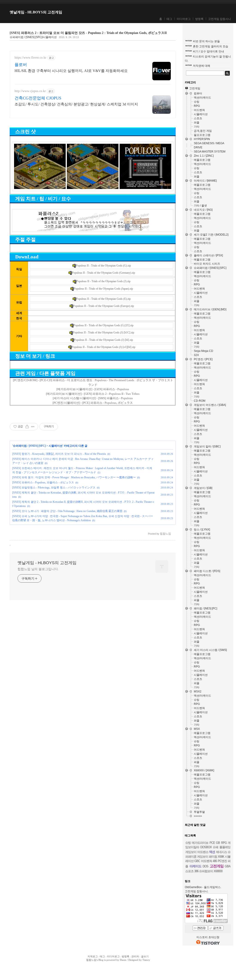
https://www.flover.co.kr (30, 57)
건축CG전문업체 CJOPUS (38, 98)
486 (215, 861)
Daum (123, 959)
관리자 (135, 956)
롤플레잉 (224, 847)
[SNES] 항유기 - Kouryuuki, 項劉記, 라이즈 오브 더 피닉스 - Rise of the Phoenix (59, 453)
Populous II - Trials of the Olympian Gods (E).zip (103, 298)
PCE (212, 842)
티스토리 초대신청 (208, 937)
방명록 (199, 19)
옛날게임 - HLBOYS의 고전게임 (36, 12)
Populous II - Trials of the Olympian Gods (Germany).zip (103, 272)
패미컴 (213, 856)
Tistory (146, 959)
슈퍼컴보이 (206, 871)
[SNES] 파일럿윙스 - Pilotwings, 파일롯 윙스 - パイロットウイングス (53, 487)
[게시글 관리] (33, 426)
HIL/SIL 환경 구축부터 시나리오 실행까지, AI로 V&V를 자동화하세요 (71, 71)
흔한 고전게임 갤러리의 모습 (210, 46)
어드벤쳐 (206, 861)
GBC (197, 861)
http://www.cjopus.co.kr (30, 91)
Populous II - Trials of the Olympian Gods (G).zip (103, 265)
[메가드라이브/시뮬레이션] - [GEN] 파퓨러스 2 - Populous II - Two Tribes (92, 393)
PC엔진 (222, 861)
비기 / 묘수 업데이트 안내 (208, 51)
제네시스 (221, 852)
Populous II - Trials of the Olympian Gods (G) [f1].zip (103, 325)
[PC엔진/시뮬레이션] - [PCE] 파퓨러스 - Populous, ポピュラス (93, 402)
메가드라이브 (200, 842)
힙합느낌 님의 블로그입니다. (38, 569)
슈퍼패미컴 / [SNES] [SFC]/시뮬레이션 (33, 37)
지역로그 (93, 956)
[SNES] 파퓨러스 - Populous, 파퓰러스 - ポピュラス (43, 482)
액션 (212, 852)
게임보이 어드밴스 (196, 852)
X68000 (218, 871)
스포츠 (189, 871)
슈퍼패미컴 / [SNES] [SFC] (29, 445)
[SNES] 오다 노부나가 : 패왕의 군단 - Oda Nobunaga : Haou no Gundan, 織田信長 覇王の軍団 (67, 511)
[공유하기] (27, 426)
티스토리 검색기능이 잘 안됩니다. (208, 58)
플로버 (21, 64)
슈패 (215, 847)
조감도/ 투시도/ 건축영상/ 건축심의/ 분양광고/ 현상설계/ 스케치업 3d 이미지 (76, 104)
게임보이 (202, 856)
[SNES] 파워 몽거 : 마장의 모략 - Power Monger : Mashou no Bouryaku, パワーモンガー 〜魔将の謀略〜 (74, 477)
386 (196, 871)
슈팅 (188, 842)
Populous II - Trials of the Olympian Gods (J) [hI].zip (103, 339)
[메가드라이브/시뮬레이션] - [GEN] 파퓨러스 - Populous (92, 389)
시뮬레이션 (55, 445)
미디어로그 (184, 19)
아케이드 (195, 866)
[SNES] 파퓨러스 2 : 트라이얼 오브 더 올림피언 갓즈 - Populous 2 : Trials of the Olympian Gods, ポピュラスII (88, 33)
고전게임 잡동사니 (219, 19)
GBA (227, 866)
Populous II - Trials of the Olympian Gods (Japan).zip (103, 288)
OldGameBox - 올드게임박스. (203, 887)
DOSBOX (206, 847)
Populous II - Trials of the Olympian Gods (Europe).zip (103, 306)
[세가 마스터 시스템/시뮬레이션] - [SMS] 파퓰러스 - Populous (93, 398)
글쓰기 (145, 956)
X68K (221, 856)
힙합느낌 (91, 959)
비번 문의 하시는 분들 (206, 41)
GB (218, 842)
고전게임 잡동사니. (196, 891)
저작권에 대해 (201, 65)
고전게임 (217, 866)
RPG (224, 842)
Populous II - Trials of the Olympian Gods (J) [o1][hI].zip (103, 347)
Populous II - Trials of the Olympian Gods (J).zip (103, 281)
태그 (169, 19)
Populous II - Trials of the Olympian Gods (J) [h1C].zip (103, 332)
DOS (205, 866)
